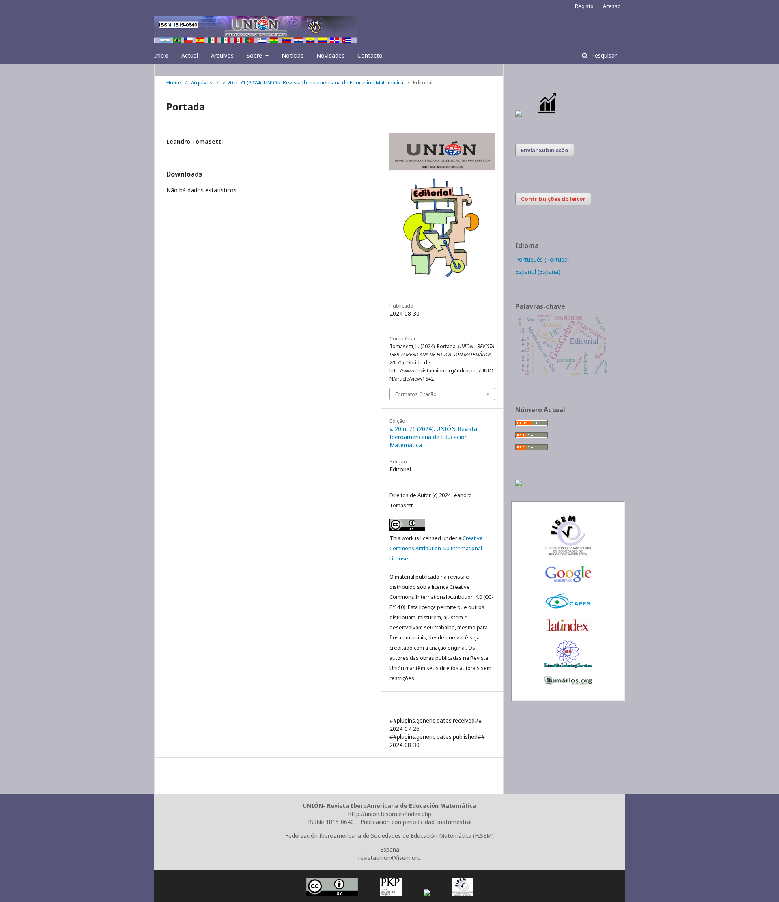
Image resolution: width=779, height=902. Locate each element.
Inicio (161, 55)
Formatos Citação (416, 394)
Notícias (292, 55)
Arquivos (222, 55)
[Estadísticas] (547, 114)
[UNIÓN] (568, 554)
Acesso (612, 6)
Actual (189, 55)
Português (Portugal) (543, 259)
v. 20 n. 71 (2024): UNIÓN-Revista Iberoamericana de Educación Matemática (312, 82)
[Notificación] (518, 114)
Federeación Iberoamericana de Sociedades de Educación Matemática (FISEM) (389, 836)
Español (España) (537, 272)
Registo (584, 6)
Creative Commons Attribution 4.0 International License (436, 548)
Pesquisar (603, 55)
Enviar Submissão (544, 150)
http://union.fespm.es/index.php (389, 814)
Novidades (330, 55)
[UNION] (568, 683)
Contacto (370, 55)
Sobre (255, 55)
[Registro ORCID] (518, 484)
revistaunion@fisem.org (389, 857)
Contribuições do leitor (553, 198)
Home (173, 82)
